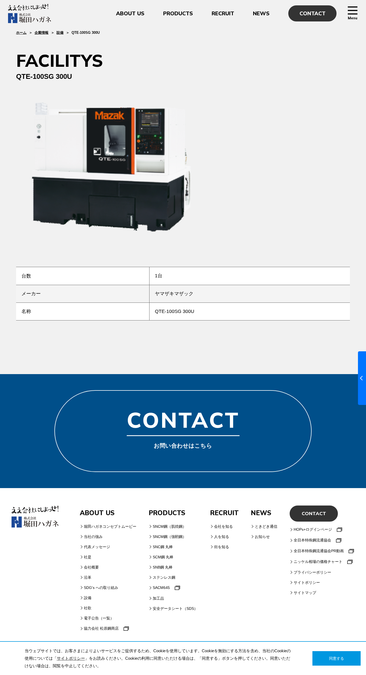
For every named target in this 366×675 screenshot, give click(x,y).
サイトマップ (305, 593)
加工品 (158, 598)
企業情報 (41, 33)
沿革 (87, 577)
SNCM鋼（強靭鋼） (169, 536)
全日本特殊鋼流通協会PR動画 (319, 551)
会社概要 (91, 567)
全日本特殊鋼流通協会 (312, 540)
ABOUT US (130, 13)
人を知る (221, 536)
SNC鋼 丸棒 (163, 547)
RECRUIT (223, 13)
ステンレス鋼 (164, 577)
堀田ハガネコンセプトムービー (110, 526)
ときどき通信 (266, 526)
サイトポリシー (307, 582)
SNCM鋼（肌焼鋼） (169, 526)
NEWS (261, 13)
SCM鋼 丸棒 (163, 557)
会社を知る (223, 526)
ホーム (21, 33)
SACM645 (161, 587)
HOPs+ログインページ (313, 529)
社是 (87, 557)
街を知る (221, 547)
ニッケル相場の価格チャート (318, 561)
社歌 (87, 608)
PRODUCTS (178, 13)
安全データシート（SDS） (175, 608)
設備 (60, 33)
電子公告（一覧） (99, 618)
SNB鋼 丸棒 (163, 567)
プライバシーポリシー (312, 572)
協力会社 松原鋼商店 (101, 628)
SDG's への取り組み (101, 587)
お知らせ (262, 536)
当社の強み (93, 536)
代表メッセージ (97, 547)
